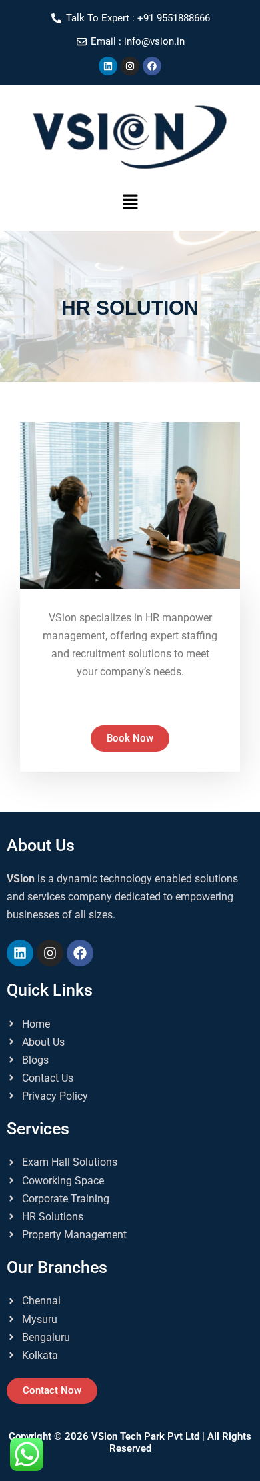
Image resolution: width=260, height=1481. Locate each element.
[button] (130, 203)
